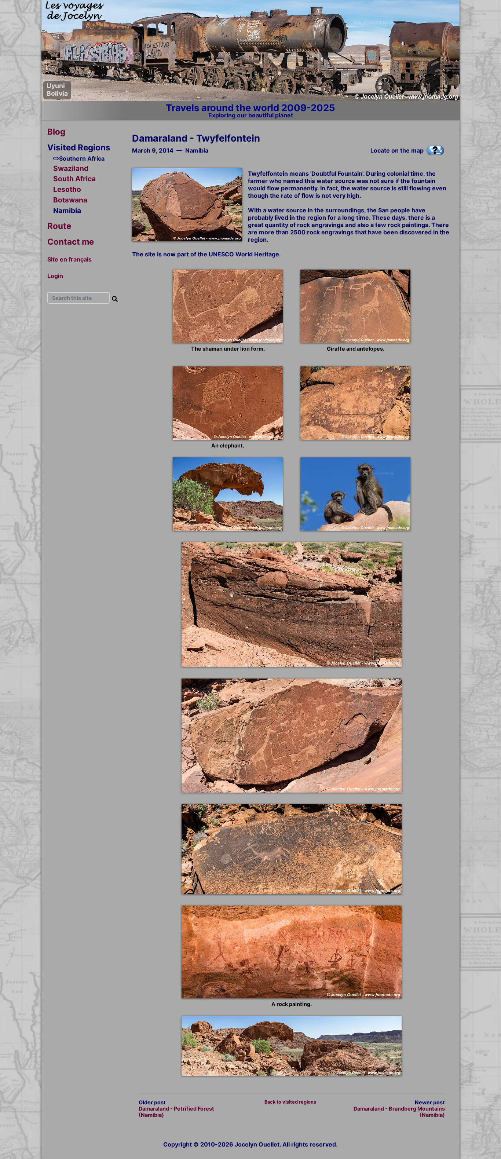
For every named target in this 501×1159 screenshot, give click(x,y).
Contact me (70, 241)
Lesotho (67, 189)
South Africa (74, 179)
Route (59, 226)
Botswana (70, 199)
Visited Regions (78, 147)
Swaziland (70, 168)
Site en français (69, 259)
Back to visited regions (290, 1102)
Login (55, 275)
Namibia (67, 210)
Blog (56, 131)
